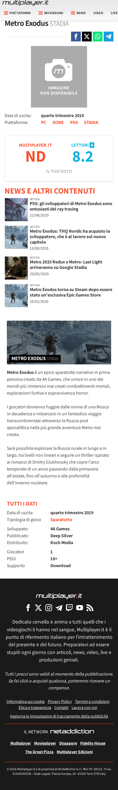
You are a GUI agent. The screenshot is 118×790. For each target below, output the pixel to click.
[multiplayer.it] (59, 596)
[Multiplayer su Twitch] (69, 607)
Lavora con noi (84, 707)
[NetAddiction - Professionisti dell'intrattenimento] (72, 731)
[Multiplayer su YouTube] (79, 607)
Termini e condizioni (92, 701)
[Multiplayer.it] (25, 3)
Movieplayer (45, 743)
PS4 (74, 122)
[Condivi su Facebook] (76, 36)
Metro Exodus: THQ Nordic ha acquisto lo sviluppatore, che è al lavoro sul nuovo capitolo (70, 236)
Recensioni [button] (53, 13)
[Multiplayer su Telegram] (59, 607)
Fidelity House (92, 743)
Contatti (61, 707)
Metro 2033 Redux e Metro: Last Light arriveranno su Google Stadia (66, 264)
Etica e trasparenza (35, 707)
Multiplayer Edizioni (75, 751)
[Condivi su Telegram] (108, 36)
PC (43, 122)
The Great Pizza (39, 751)
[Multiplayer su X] (38, 607)
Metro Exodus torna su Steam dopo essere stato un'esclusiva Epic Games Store (71, 292)
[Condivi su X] (87, 36)
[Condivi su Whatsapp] (98, 36)
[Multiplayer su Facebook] (28, 607)
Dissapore (68, 743)
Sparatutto (61, 520)
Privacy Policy (60, 701)
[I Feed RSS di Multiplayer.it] (89, 607)
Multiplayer (20, 743)
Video (98, 13)
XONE (58, 122)
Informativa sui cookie (26, 701)
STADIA (91, 122)
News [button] (81, 13)
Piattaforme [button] (20, 13)
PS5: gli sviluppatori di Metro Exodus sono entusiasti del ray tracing (71, 206)
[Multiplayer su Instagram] (48, 607)
